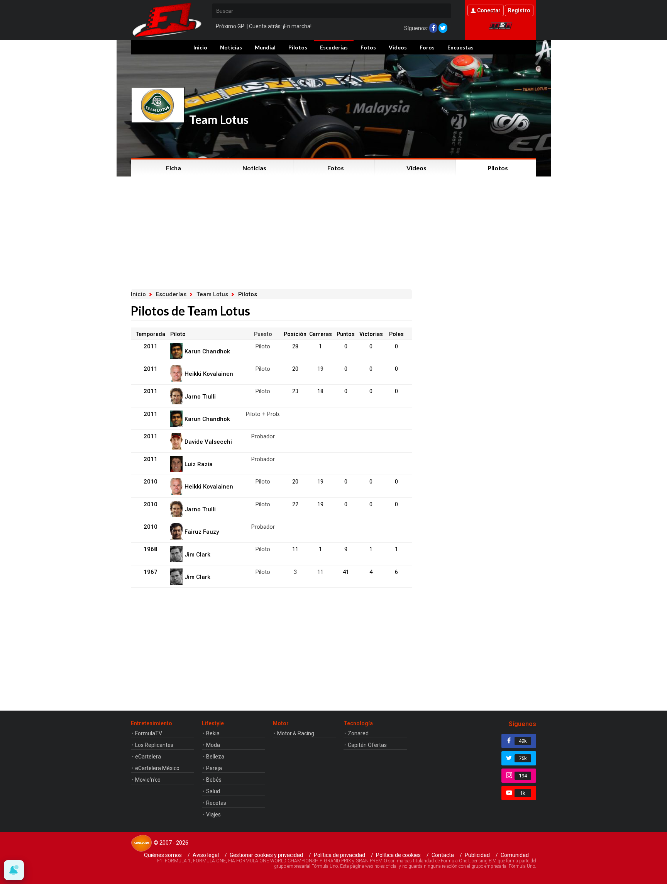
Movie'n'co (148, 780)
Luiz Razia (199, 464)
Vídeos (398, 47)
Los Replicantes (154, 745)
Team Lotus (212, 294)
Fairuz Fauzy (202, 531)
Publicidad (477, 855)
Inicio (200, 47)
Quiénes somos (163, 855)
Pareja (214, 768)
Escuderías (334, 47)
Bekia (213, 733)
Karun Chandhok (207, 351)
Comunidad (515, 855)
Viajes (213, 814)
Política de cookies (398, 855)
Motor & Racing (295, 733)
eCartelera (148, 756)
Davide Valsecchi (208, 441)
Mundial (265, 47)
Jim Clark (197, 554)
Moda (213, 745)
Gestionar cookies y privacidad (266, 855)
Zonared (358, 733)
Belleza (215, 756)
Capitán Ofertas (367, 745)
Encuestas (460, 47)
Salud (213, 791)
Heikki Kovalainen (209, 373)
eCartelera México (157, 768)
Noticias (231, 47)
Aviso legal (206, 855)
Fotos (368, 47)
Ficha (173, 167)
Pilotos (297, 47)
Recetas (216, 803)
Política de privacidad (339, 855)
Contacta (443, 855)
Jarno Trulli (200, 396)
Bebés (214, 780)
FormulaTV (148, 733)
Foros (427, 47)
